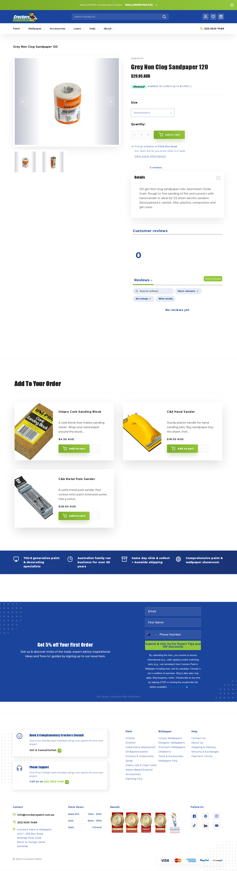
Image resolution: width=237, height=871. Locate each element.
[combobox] (120, 16)
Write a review (213, 278)
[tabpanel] (177, 318)
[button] (201, 241)
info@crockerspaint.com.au (35, 814)
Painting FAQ (134, 779)
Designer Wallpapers (171, 742)
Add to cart (77, 448)
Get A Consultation (43, 750)
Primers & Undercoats (140, 756)
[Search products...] (164, 16)
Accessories (133, 774)
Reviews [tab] (143, 280)
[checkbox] (165, 299)
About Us (197, 742)
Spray (129, 761)
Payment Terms (201, 756)
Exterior (131, 742)
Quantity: (138, 124)
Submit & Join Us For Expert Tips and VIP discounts (173, 645)
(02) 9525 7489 (54, 781)
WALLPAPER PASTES (139, 4)
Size (134, 102)
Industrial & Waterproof (140, 747)
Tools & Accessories (170, 756)
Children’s (164, 751)
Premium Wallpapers (171, 747)
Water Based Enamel (139, 770)
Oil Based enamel (137, 751)
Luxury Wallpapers (170, 738)
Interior (130, 738)
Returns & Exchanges (205, 751)
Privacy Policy (176, 686)
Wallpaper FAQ (167, 761)
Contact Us (198, 738)
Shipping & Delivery (203, 747)
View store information (150, 156)
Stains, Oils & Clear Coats (141, 765)
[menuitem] (18, 28)
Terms (192, 686)
